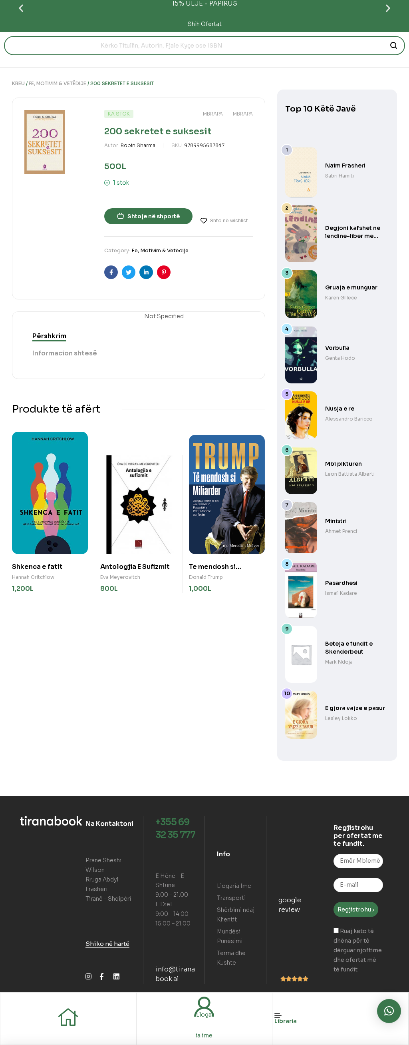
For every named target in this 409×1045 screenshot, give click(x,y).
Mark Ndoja (339, 662)
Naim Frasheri (345, 165)
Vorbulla (337, 347)
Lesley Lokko (341, 718)
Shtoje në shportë (153, 216)
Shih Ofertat (205, 24)
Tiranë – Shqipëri (108, 898)
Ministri (336, 520)
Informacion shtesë (64, 353)
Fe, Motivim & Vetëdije (57, 83)
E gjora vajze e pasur (355, 708)
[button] (21, 8)
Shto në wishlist (229, 220)
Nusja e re (339, 408)
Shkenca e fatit (37, 566)
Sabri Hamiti (339, 176)
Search (394, 45)
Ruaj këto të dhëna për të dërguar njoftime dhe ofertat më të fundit (358, 950)
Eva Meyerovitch (120, 577)
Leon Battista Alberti (350, 474)
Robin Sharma (138, 145)
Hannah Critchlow (33, 577)
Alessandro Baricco (349, 419)
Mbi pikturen (343, 463)
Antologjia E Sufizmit (135, 566)
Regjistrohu (355, 909)
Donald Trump (206, 577)
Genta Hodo (340, 358)
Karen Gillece (341, 298)
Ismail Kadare (341, 593)
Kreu (18, 83)
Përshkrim (49, 336)
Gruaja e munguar (351, 287)
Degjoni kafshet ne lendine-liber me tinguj (352, 235)
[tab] (49, 336)
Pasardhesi (341, 582)
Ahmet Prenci (341, 531)
